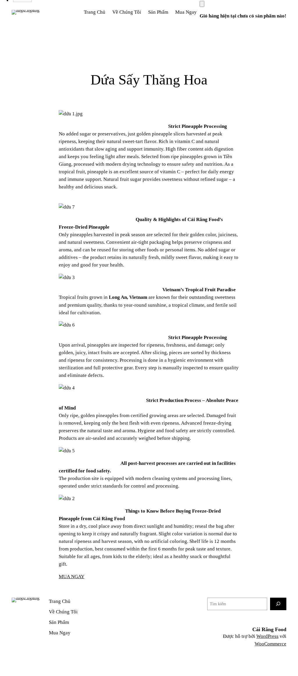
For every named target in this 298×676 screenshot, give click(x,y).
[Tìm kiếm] (278, 604)
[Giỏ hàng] (202, 4)
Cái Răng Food (269, 629)
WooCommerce (270, 644)
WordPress (267, 636)
